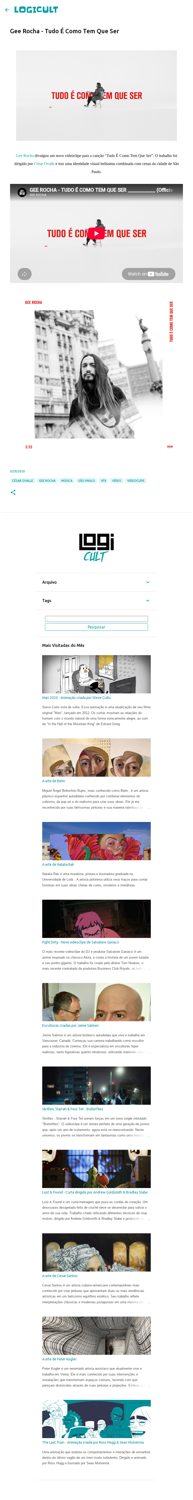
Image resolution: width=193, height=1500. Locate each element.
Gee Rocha (25, 155)
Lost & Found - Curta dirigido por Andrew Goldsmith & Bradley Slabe (95, 1192)
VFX (103, 480)
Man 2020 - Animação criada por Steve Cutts (76, 698)
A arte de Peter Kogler (59, 1359)
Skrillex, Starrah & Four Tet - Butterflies (72, 1109)
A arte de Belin (53, 781)
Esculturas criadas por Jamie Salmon (70, 1025)
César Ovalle (44, 164)
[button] (13, 492)
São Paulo (86, 480)
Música (66, 480)
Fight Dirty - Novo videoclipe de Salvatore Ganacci (80, 942)
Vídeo (116, 480)
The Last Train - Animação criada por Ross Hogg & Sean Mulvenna (93, 1442)
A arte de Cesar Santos (60, 1276)
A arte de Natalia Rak (58, 864)
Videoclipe (135, 480)
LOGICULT (36, 9)
